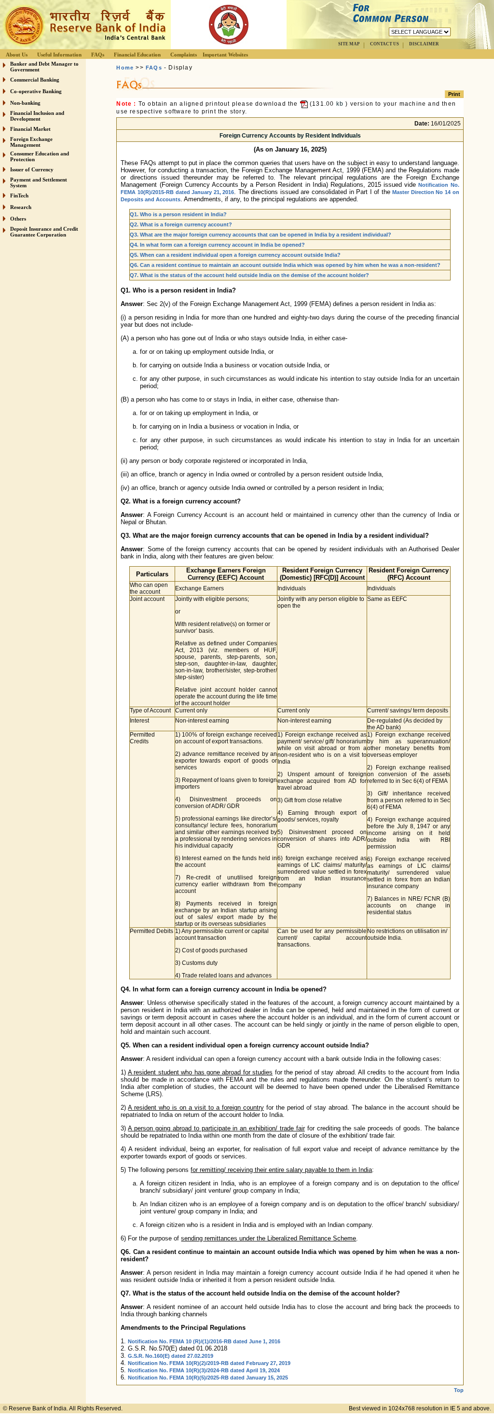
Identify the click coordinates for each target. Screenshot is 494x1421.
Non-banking (25, 103)
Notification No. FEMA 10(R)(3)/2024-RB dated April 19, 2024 (204, 1370)
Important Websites (225, 54)
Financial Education (137, 54)
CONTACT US (384, 44)
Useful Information (59, 54)
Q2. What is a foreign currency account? (181, 224)
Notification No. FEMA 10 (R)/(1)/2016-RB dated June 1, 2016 (204, 1341)
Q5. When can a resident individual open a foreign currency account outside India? (235, 255)
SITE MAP (349, 44)
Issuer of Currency (32, 169)
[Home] (84, 46)
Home (125, 67)
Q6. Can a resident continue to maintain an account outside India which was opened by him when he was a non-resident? (285, 265)
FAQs (97, 54)
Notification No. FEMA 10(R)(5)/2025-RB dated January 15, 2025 (208, 1377)
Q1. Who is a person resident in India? (178, 214)
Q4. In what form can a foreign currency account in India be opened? (217, 245)
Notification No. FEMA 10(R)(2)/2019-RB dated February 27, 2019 (209, 1363)
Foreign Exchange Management (31, 142)
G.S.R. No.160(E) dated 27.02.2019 (170, 1356)
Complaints (183, 54)
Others (18, 219)
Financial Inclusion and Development (37, 116)
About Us (16, 54)
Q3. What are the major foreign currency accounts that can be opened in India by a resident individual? (260, 234)
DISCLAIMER (424, 44)
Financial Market (30, 129)
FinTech (19, 195)
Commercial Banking (34, 80)
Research (20, 207)
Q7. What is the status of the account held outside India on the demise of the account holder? (249, 275)
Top (459, 1390)
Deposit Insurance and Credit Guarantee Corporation (44, 231)
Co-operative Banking (36, 91)
